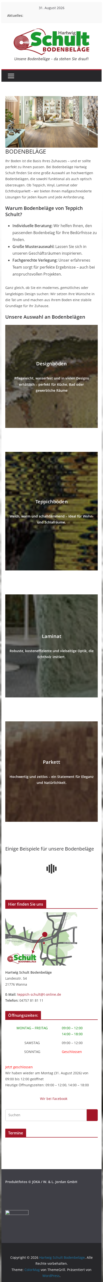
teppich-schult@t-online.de (39, 994)
